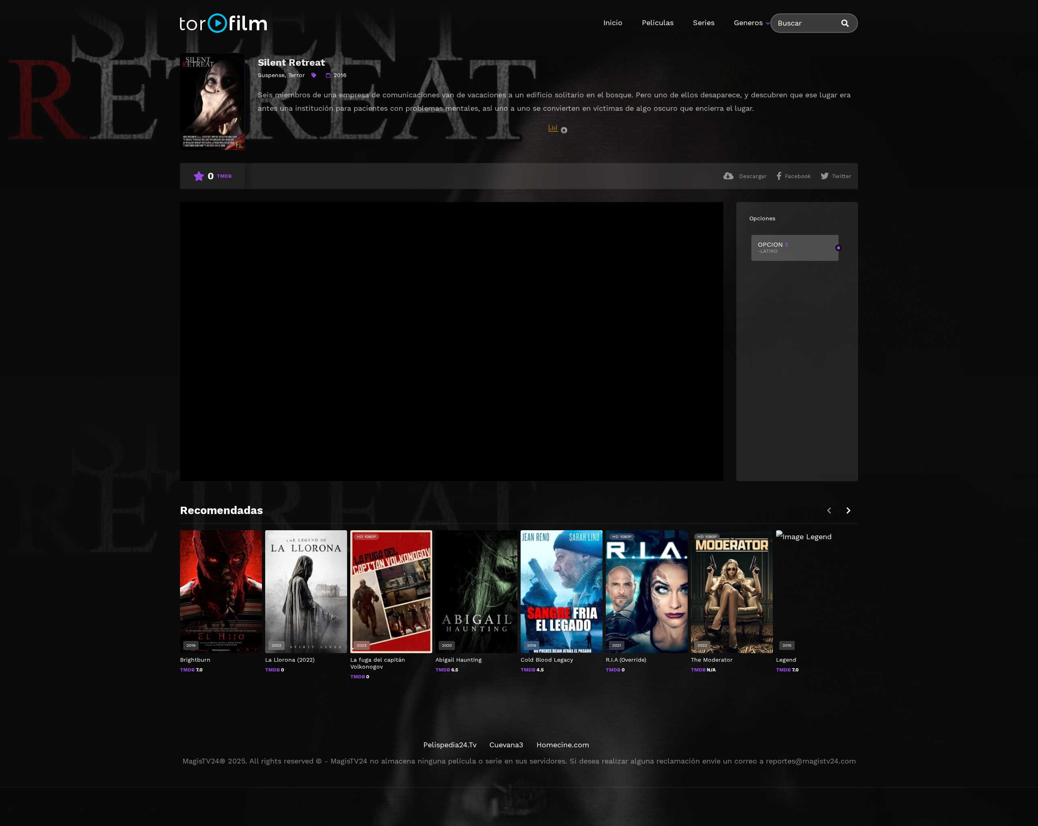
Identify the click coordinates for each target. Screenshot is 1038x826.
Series (703, 22)
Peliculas (657, 22)
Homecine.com (562, 744)
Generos (748, 22)
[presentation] (848, 511)
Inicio (612, 22)
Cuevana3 (506, 744)
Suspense (271, 75)
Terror (296, 75)
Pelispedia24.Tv (449, 744)
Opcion (773, 247)
